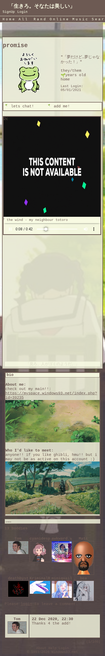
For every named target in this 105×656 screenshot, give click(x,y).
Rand (40, 19)
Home (9, 19)
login (26, 604)
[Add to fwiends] (66, 106)
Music (80, 19)
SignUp (9, 12)
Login (22, 12)
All (25, 19)
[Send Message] (23, 106)
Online (60, 19)
